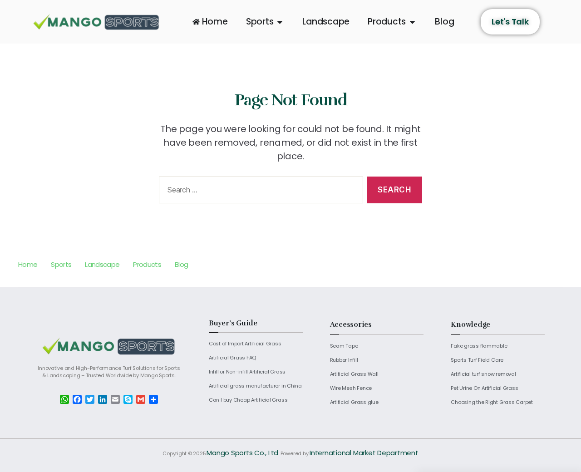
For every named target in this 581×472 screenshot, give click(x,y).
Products (147, 264)
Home (27, 264)
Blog (181, 264)
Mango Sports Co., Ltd (242, 452)
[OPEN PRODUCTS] (412, 22)
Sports (61, 264)
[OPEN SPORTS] (280, 22)
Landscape (102, 264)
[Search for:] (259, 192)
